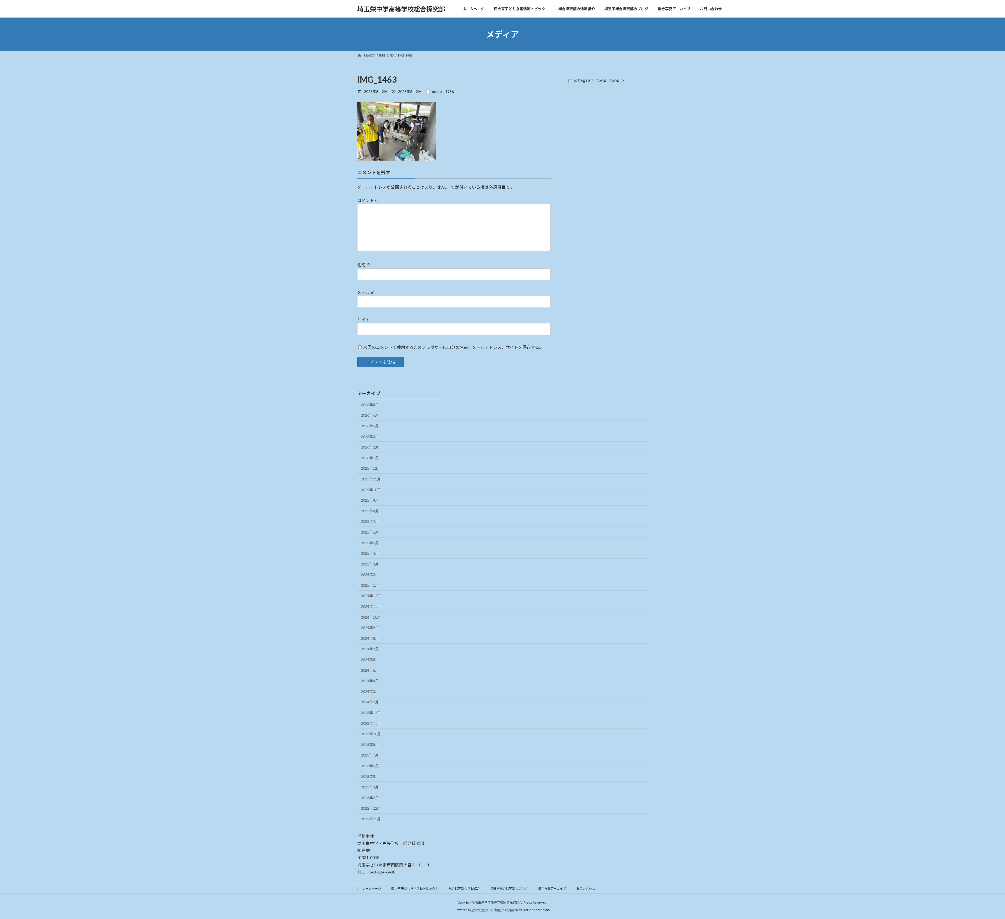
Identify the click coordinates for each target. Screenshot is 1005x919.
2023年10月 (371, 734)
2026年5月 (370, 426)
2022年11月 (371, 819)
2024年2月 (370, 702)
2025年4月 (370, 553)
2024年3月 (370, 691)
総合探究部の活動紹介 (464, 888)
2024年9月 (370, 627)
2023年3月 (370, 787)
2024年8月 (370, 638)
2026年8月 (370, 404)
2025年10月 (371, 489)
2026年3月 (370, 436)
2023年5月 (370, 776)
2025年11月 (371, 479)
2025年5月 (370, 543)
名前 (364, 264)
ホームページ (371, 888)
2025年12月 (371, 468)
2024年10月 (371, 617)
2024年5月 (370, 670)
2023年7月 (370, 755)
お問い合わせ (585, 888)
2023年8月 (370, 744)
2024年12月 (371, 595)
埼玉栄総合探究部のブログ (509, 888)
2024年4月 (370, 681)
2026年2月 (370, 447)
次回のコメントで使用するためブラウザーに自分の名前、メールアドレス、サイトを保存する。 (453, 347)
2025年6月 (370, 532)
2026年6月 (370, 415)
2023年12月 (371, 712)
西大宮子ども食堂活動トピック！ (414, 888)
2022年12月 (371, 808)
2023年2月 (370, 797)
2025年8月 (370, 511)
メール (366, 292)
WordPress (480, 910)
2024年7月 (370, 649)
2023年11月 (371, 723)
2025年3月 (370, 564)
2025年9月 (370, 500)
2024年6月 (370, 659)
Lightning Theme (503, 910)
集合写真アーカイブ (552, 888)
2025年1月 (370, 585)
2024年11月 (371, 606)
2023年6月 (370, 766)
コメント (368, 200)
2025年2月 (370, 574)
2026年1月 (370, 458)
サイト (363, 319)
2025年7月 (370, 521)
